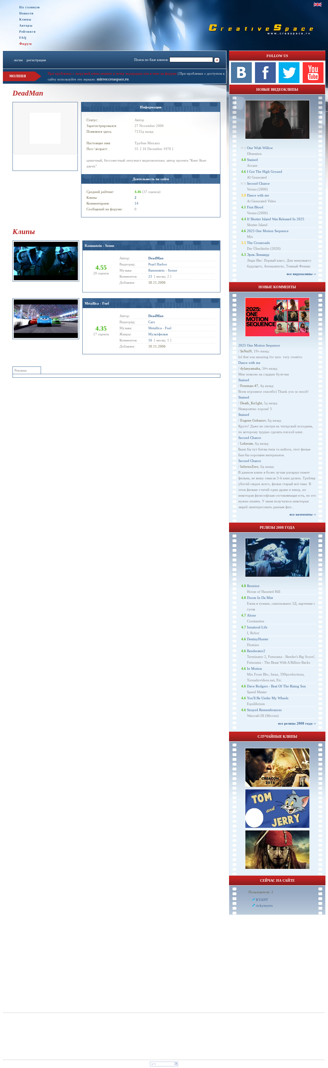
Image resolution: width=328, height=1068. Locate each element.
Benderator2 (256, 651)
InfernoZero (249, 466)
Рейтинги (27, 31)
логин (18, 60)
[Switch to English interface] (318, 4)
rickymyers (264, 905)
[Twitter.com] (289, 82)
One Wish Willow (260, 148)
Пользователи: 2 (261, 892)
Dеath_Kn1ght (251, 403)
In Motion (254, 668)
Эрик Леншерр (258, 254)
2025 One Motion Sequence (268, 231)
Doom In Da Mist (260, 598)
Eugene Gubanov (253, 420)
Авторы (26, 25)
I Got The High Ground (264, 171)
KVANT (262, 900)
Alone (251, 615)
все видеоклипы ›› (301, 274)
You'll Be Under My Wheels (267, 698)
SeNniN (246, 351)
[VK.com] (241, 82)
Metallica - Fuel (97, 303)
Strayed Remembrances (264, 710)
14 (136, 203)
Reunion (253, 586)
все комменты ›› (303, 514)
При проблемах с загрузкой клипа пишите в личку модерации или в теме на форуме (112, 73)
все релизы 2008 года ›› (297, 723)
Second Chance (258, 183)
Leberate (246, 443)
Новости (26, 13)
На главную (29, 7)
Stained (252, 160)
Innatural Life (257, 627)
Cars (151, 322)
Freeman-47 (249, 386)
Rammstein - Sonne (99, 246)
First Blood (255, 207)
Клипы (25, 19)
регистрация (36, 60)
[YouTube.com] (313, 82)
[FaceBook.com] (265, 82)
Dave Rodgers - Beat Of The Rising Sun (276, 686)
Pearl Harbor (157, 264)
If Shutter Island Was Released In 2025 (275, 219)
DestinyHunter (257, 639)
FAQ (23, 37)
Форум (25, 44)
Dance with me (258, 195)
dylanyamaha (250, 368)
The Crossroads (258, 243)
